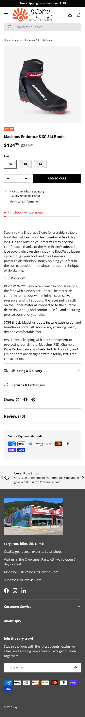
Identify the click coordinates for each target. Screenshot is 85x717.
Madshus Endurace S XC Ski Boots (33, 40)
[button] (78, 14)
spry (15, 707)
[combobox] (42, 27)
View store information (24, 201)
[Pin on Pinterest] (33, 399)
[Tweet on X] (18, 399)
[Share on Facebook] (25, 399)
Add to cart (57, 178)
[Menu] (6, 14)
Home (7, 40)
